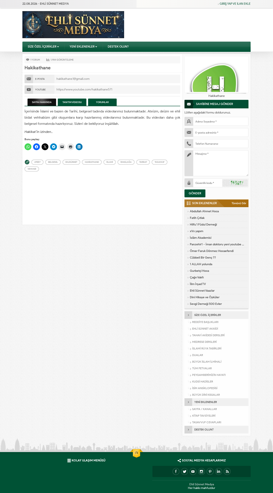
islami (109, 162)
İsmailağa (126, 162)
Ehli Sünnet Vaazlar (202, 290)
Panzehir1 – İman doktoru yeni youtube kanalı (217, 244)
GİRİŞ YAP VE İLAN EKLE (235, 4)
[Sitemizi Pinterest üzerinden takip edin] (210, 471)
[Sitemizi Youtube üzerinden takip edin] (193, 471)
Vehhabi (32, 168)
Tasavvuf (159, 162)
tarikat (143, 162)
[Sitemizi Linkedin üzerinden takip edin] (218, 471)
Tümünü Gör (239, 203)
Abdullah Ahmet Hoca (204, 211)
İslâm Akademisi (200, 238)
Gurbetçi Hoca (199, 271)
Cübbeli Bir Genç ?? (203, 257)
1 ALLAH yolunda (201, 264)
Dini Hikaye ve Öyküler (204, 297)
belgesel (53, 162)
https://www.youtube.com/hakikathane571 (84, 89)
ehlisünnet (71, 162)
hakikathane (92, 162)
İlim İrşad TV (198, 284)
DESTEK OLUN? (118, 46)
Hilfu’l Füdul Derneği (203, 224)
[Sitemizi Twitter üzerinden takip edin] (184, 471)
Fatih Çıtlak (197, 218)
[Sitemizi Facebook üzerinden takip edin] (176, 471)
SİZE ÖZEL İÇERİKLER (42, 46)
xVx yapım (196, 231)
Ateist (37, 162)
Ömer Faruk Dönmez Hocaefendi (212, 251)
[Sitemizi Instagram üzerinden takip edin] (201, 471)
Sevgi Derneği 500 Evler (206, 304)
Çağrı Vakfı (197, 277)
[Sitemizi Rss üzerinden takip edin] (227, 471)
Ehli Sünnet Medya (201, 484)
